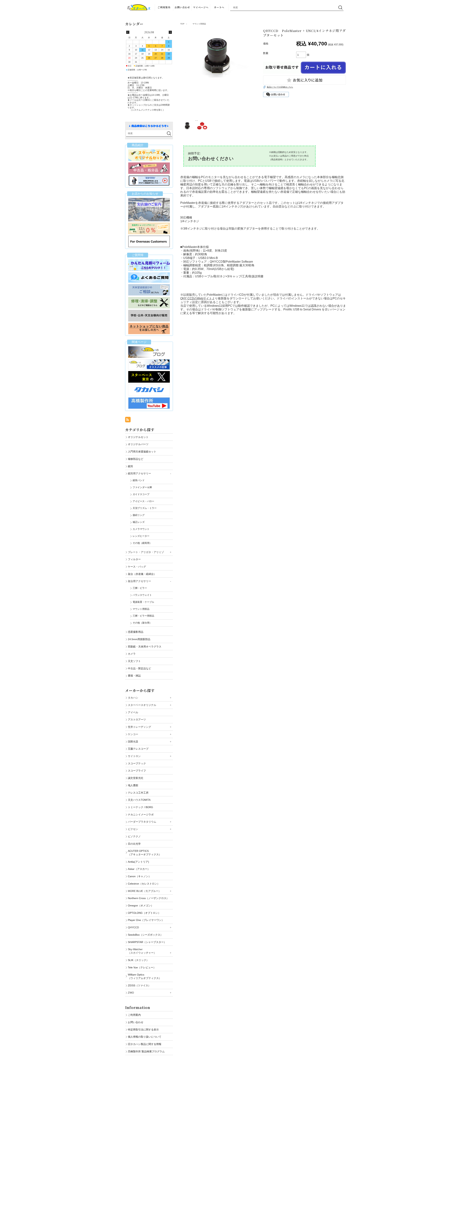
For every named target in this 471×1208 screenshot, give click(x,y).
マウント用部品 (197, 24)
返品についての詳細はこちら (280, 87)
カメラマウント (141, 529)
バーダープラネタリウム (142, 821)
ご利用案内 (163, 7)
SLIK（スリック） (138, 960)
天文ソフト (134, 661)
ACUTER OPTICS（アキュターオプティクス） (144, 852)
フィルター (134, 559)
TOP (182, 24)
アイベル (133, 712)
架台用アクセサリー (139, 581)
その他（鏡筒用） (142, 543)
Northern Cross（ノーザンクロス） (148, 898)
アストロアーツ (137, 719)
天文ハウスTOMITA (139, 799)
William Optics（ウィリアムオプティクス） (144, 976)
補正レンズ (139, 522)
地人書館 (133, 785)
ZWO (131, 992)
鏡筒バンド (139, 480)
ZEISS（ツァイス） (139, 985)
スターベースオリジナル (142, 705)
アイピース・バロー (143, 501)
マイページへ (200, 7)
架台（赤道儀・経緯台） (142, 573)
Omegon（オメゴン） (140, 905)
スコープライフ (137, 770)
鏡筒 (130, 466)
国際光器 (133, 741)
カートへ (219, 7)
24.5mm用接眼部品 (139, 639)
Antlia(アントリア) (138, 861)
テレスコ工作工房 (138, 792)
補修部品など (135, 458)
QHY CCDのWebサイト (196, 298)
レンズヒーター (141, 536)
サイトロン (134, 756)
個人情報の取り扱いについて (144, 1036)
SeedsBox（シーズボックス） (145, 934)
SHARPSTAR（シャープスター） (147, 942)
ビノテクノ (134, 836)
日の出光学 (134, 843)
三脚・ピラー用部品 (143, 615)
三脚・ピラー (140, 588)
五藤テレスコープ (138, 748)
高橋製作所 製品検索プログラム (146, 1051)
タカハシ (133, 697)
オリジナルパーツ (138, 444)
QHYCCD (133, 927)
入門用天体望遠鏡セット (142, 451)
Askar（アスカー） (139, 868)
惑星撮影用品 (135, 631)
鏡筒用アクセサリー (139, 473)
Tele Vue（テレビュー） (142, 967)
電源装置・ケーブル (143, 602)
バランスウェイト (142, 595)
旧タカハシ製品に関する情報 (144, 1044)
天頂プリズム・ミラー (145, 508)
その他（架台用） (142, 622)
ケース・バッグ (137, 566)
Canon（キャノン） (139, 876)
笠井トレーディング (139, 726)
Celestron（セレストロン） (144, 883)
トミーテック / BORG (140, 807)
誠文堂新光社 (135, 777)
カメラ (132, 653)
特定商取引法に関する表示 (143, 1029)
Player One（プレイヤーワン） (146, 920)
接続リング (139, 515)
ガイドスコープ (141, 494)
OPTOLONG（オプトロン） (144, 912)
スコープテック (137, 763)
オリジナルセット (138, 437)
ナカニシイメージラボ (141, 814)
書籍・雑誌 (134, 675)
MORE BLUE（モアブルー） (144, 891)
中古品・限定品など (139, 668)
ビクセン (133, 829)
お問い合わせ (182, 7)
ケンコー (133, 734)
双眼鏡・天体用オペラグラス (144, 646)
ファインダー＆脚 (142, 487)
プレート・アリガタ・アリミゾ (146, 552)
